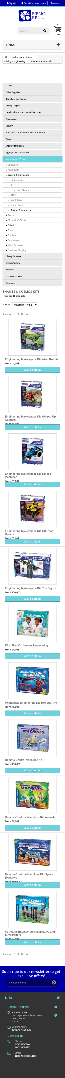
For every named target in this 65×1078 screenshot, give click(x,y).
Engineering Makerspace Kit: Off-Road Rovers (29, 532)
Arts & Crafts (13, 170)
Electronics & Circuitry (18, 220)
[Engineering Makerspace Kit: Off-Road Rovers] (32, 509)
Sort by (6, 304)
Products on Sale (14, 276)
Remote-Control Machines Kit (23, 759)
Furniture (12, 235)
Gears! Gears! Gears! (19, 190)
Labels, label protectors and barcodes (23, 112)
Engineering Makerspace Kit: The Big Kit (30, 588)
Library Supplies (13, 105)
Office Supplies (13, 92)
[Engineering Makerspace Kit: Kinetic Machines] (32, 452)
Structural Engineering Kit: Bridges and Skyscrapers (30, 933)
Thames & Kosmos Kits (21, 210)
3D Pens (14, 185)
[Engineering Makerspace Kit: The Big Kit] (32, 566)
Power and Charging (17, 250)
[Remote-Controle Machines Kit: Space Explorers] (32, 852)
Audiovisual (11, 119)
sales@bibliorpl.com (25, 1055)
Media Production (16, 245)
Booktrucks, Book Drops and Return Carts (25, 132)
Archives (10, 269)
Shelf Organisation (15, 145)
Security (9, 125)
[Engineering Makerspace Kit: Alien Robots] (32, 337)
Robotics (11, 225)
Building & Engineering (18, 175)
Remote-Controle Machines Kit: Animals (30, 817)
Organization (14, 240)
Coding (11, 215)
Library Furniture (13, 256)
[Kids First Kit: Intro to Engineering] (32, 623)
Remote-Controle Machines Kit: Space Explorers (29, 876)
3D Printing (13, 164)
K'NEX (13, 195)
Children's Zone (13, 263)
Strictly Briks (16, 200)
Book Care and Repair (16, 99)
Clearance (10, 283)
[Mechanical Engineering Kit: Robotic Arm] (32, 680)
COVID (9, 85)
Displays (10, 139)
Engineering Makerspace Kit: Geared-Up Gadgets (30, 418)
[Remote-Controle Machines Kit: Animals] (32, 795)
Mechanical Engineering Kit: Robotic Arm (31, 702)
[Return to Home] (6, 57)
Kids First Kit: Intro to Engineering (26, 645)
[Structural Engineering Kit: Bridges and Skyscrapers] (32, 909)
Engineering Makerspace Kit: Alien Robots (31, 359)
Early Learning (16, 180)
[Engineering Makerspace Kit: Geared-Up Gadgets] (32, 394)
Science (11, 230)
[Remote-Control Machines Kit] (32, 738)
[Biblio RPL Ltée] (32, 15)
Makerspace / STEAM (16, 159)
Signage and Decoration (17, 152)
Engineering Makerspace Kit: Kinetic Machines (28, 475)
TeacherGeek (16, 205)
